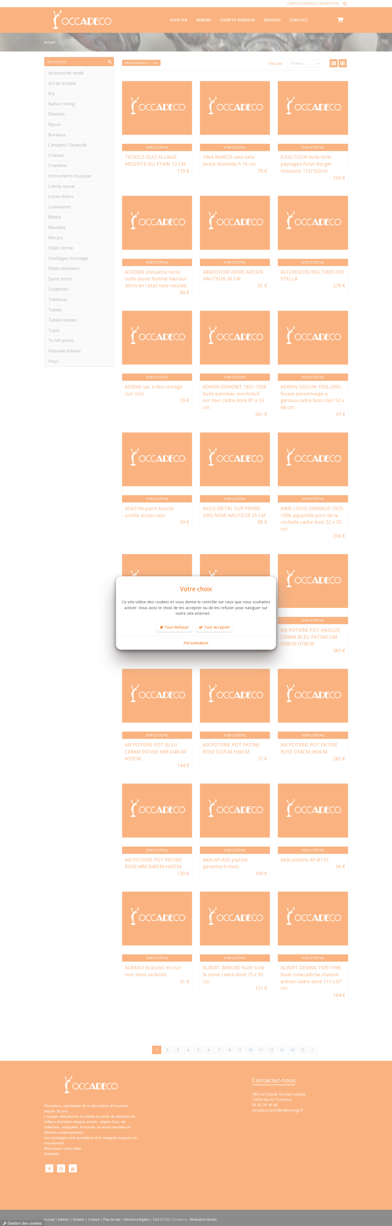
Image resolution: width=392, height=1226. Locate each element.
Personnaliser (196, 642)
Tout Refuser (176, 627)
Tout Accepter (216, 627)
